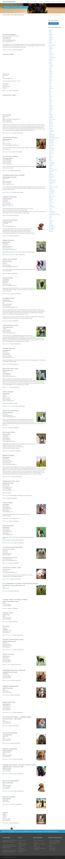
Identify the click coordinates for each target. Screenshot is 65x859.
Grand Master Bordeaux (10, 137)
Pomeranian (7, 725)
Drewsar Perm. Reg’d (9, 95)
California (51, 48)
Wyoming (51, 231)
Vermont (50, 222)
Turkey (50, 208)
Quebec (50, 173)
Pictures (53, 1)
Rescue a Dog (59, 1)
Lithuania (50, 105)
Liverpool (50, 106)
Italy (50, 94)
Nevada (50, 133)
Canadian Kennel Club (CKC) (54, 842)
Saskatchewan (52, 182)
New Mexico (51, 142)
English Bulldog (7, 450)
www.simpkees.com (9, 205)
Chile (50, 51)
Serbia (50, 185)
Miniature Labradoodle (9, 759)
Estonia (50, 63)
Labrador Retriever (8, 804)
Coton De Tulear (8, 579)
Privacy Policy (21, 848)
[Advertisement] (24, 25)
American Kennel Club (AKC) (54, 840)
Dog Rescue (21, 851)
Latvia (50, 103)
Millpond (5, 813)
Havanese (6, 563)
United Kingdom (52, 211)
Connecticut (51, 54)
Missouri (50, 126)
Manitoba (50, 116)
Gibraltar (50, 76)
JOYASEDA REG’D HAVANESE (13, 547)
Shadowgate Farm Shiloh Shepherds (14, 670)
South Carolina (52, 191)
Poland (50, 166)
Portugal (50, 168)
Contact (40, 1)
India (50, 85)
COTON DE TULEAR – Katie (12, 567)
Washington (51, 225)
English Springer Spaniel (9, 542)
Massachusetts (52, 119)
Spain (50, 194)
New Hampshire (52, 139)
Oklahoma (51, 156)
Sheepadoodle (7, 695)
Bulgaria (50, 46)
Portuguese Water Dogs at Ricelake (14, 175)
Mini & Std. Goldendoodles (11, 781)
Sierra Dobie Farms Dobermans (39, 848)
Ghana (50, 74)
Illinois (50, 83)
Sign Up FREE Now (53, 23)
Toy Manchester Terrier (9, 635)
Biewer (6, 273)
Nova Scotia (51, 153)
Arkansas (51, 37)
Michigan (50, 122)
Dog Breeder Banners (23, 843)
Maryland (50, 117)
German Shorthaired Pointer (10, 254)
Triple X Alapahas (8, 392)
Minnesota (51, 123)
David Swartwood (8, 525)
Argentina (51, 34)
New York (51, 143)
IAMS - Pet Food (52, 846)
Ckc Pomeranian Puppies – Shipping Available (17, 717)
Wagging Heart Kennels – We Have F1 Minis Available (19, 765)
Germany (50, 73)
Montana (50, 128)
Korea (50, 102)
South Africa (51, 189)
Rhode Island (51, 176)
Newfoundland (7, 743)
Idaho (50, 82)
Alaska (50, 31)
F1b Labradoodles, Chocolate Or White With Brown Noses (20, 583)
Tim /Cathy (6, 626)
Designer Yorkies (8, 613)
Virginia (50, 223)
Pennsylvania (51, 162)
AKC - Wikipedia (52, 850)
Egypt (50, 62)
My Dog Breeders (9, 1)
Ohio (50, 154)
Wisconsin (51, 229)
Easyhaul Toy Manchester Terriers (13, 639)
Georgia (50, 71)
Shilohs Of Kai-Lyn (8, 654)
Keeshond (6, 215)
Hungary (50, 80)
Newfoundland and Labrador (54, 137)
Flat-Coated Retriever (9, 49)
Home (28, 1)
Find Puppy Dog (47, 1)
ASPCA (50, 845)
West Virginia (51, 228)
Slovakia (50, 188)
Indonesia (51, 88)
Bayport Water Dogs (9, 702)
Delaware (50, 59)
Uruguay (50, 217)
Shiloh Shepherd (8, 293)
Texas (50, 203)
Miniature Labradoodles (10, 749)
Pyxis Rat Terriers (8, 54)
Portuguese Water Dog (9, 192)
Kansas (50, 99)
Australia (50, 39)
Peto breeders (36, 849)
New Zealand (51, 145)
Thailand (50, 205)
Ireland (50, 91)
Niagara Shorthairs (8, 240)
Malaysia (50, 114)
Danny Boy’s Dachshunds (11, 410)
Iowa (50, 89)
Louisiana (51, 108)
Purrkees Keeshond (9, 348)
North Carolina (51, 148)
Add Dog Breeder (34, 1)
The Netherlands (52, 206)
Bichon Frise (7, 387)
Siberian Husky (7, 170)
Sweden (50, 197)
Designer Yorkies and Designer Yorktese (15, 599)
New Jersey (51, 140)
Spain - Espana (52, 196)
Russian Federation (52, 180)
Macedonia (51, 109)
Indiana (50, 86)
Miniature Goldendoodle (9, 773)
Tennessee (51, 202)
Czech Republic (52, 57)
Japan (50, 97)
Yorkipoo (6, 621)
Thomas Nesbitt (7, 502)
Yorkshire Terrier (8, 343)
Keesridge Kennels (8, 298)
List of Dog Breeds (52, 843)
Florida (50, 68)
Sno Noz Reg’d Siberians (10, 156)
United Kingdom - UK (53, 213)
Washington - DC (52, 226)
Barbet (6, 498)
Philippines (51, 165)
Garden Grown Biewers (10, 259)
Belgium (50, 42)
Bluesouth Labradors (9, 797)
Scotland (50, 183)
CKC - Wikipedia (52, 848)
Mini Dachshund (37, 846)
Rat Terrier (7, 90)
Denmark (50, 60)
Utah (50, 219)
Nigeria (50, 146)
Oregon (50, 159)
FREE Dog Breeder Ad (54, 831)
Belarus (50, 40)
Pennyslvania (51, 163)
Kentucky (51, 100)
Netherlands (51, 131)
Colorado (50, 53)
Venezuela (51, 220)
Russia (50, 179)
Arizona (50, 36)
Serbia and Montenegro (53, 186)
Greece (50, 77)
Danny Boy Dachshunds (10, 220)
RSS (61, 857)
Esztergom (51, 65)
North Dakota (51, 149)
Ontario (50, 157)
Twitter (56, 857)
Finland (50, 66)
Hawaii (50, 79)
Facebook (58, 857)
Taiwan (50, 200)
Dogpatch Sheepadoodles (11, 686)
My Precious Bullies (9, 432)
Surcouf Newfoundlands (10, 733)
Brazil (50, 43)
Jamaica (50, 96)
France (50, 69)
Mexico (50, 120)
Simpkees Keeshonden (10, 197)
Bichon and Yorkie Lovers (10, 368)
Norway (50, 151)
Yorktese (6, 608)
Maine (50, 111)
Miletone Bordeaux (8, 455)
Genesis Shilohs (8, 278)
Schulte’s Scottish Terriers (39, 840)
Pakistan (50, 160)
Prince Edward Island (53, 169)
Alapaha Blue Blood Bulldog (10, 406)
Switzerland (51, 199)
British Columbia (52, 45)
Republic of (51, 174)
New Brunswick (52, 134)
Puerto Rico (51, 171)
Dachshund (7, 235)
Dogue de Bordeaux (8, 151)
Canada (50, 49)
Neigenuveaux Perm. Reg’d (11, 481)
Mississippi (51, 125)
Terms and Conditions (23, 850)
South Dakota (51, 193)
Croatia (50, 56)
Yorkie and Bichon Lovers (10, 325)
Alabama (50, 29)
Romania (50, 177)
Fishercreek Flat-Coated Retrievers (13, 15)
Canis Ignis (36, 842)
